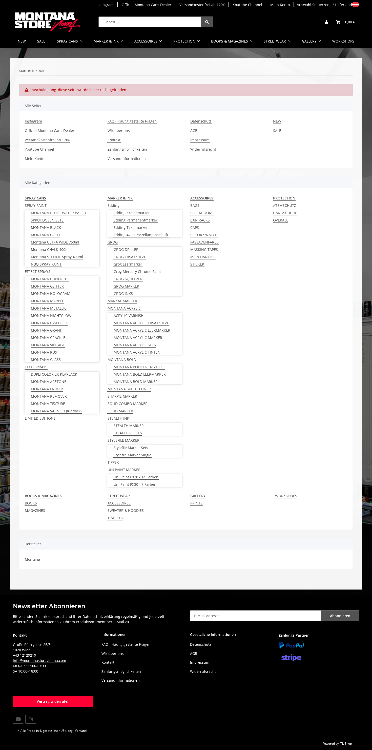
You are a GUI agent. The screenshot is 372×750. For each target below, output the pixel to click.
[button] (326, 22)
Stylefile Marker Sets (131, 447)
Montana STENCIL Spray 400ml (57, 256)
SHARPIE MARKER (122, 396)
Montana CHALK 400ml (50, 249)
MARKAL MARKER (122, 300)
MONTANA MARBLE (47, 300)
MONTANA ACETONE (48, 381)
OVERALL (280, 220)
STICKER (197, 264)
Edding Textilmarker (131, 227)
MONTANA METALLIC (49, 308)
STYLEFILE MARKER (123, 440)
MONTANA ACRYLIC (124, 308)
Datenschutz (201, 121)
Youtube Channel (247, 4)
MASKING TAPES (204, 249)
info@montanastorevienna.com (39, 660)
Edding (113, 205)
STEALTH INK (118, 418)
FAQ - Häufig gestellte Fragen (132, 121)
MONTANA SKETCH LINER (129, 389)
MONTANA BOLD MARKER (136, 381)
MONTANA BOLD (122, 359)
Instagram (105, 4)
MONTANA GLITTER (47, 286)
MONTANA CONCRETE (50, 278)
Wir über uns (119, 130)
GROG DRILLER (126, 249)
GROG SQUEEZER (128, 278)
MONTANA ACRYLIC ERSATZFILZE (141, 322)
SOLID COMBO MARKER (128, 403)
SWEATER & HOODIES (126, 510)
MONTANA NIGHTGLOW (51, 315)
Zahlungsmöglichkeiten (127, 149)
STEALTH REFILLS (128, 433)
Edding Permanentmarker (135, 220)
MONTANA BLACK (46, 227)
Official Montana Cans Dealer (146, 4)
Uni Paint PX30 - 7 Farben (135, 484)
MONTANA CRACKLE (48, 337)
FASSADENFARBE (204, 242)
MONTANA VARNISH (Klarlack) (56, 411)
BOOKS (31, 503)
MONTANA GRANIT (47, 330)
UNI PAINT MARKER (124, 469)
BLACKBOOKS (201, 212)
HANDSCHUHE (285, 212)
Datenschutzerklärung (101, 616)
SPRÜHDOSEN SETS (47, 220)
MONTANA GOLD (45, 234)
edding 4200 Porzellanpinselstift (141, 234)
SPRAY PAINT (36, 205)
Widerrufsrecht (203, 149)
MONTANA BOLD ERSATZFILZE (139, 366)
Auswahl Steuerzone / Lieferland (324, 4)
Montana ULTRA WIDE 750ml (55, 242)
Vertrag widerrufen (53, 701)
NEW (22, 41)
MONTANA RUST (45, 352)
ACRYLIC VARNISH (128, 315)
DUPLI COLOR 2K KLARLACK (54, 374)
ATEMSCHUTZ (284, 205)
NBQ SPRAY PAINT (46, 264)
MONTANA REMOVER (49, 396)
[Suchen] (207, 21)
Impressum (200, 139)
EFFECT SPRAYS (37, 271)
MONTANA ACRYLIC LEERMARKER (142, 330)
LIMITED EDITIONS (40, 418)
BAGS (194, 205)
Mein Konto (280, 4)
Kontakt (114, 139)
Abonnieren (340, 615)
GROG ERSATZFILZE (130, 256)
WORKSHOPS (286, 495)
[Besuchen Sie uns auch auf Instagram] (30, 719)
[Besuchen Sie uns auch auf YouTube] (18, 719)
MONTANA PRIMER (47, 389)
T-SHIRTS (115, 517)
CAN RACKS (200, 220)
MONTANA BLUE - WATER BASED (58, 212)
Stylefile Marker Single (132, 455)
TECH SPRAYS (36, 366)
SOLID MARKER (120, 411)
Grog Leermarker (128, 264)
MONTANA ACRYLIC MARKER (138, 337)
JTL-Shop (346, 743)
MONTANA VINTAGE (48, 344)
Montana (32, 559)
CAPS (194, 227)
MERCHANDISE (202, 256)
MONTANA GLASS (46, 359)
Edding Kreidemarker (132, 212)
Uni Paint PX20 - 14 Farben (136, 477)
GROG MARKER (126, 286)
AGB (193, 130)
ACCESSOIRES (119, 503)
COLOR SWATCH (204, 234)
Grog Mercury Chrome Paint (137, 271)
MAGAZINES (35, 510)
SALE (41, 41)
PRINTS (196, 503)
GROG (113, 242)
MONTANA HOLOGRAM (50, 293)
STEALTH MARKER (129, 425)
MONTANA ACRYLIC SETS (135, 344)
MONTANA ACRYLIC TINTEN (137, 352)
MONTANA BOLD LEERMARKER (140, 374)
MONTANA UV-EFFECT (49, 322)
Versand (81, 730)
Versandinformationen (127, 158)
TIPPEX (113, 462)
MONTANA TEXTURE (48, 403)
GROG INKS (123, 293)
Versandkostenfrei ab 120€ (202, 4)
